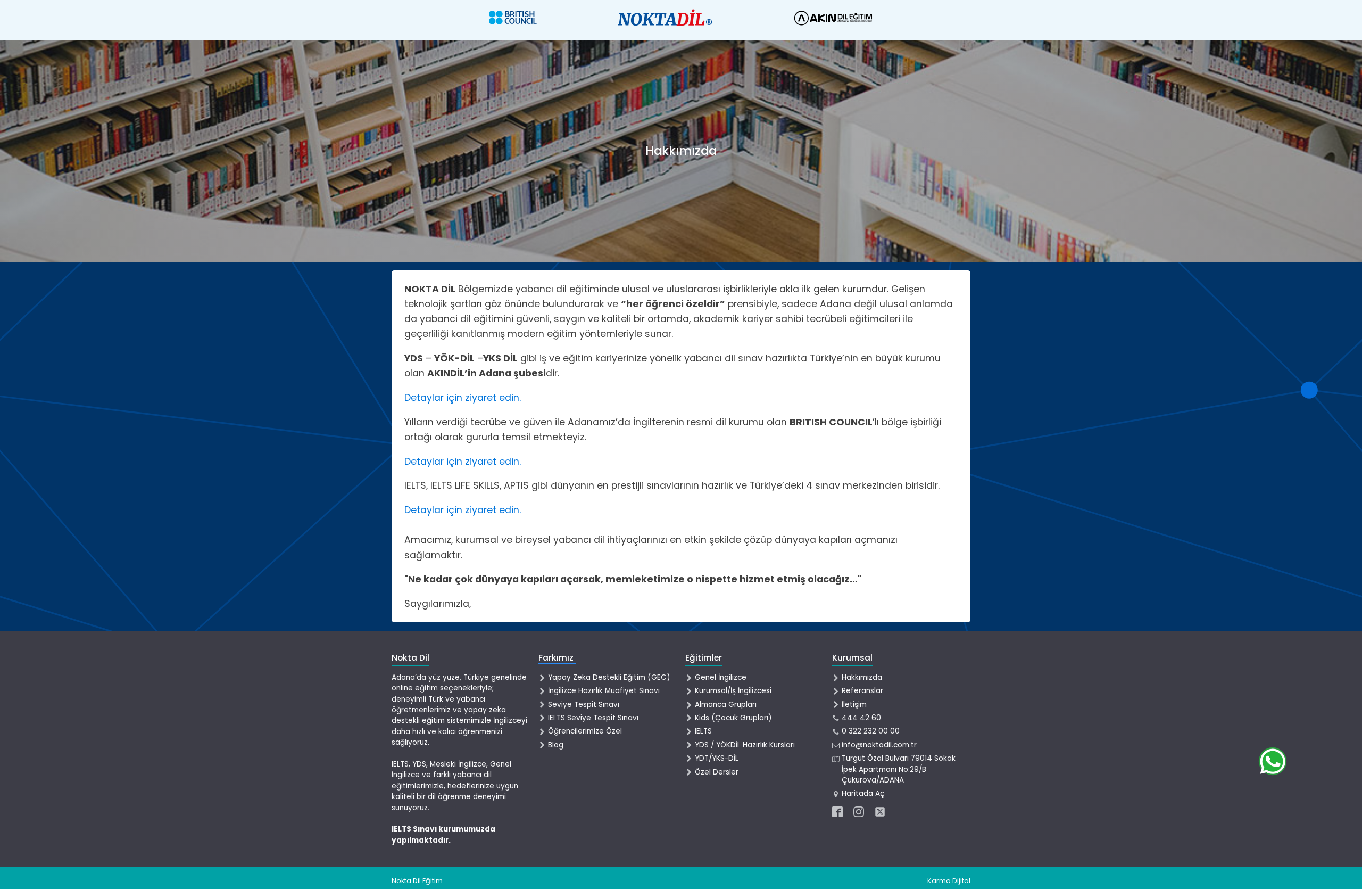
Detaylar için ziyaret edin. (462, 397)
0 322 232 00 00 (871, 731)
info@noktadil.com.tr (879, 745)
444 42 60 (861, 718)
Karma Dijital (948, 880)
